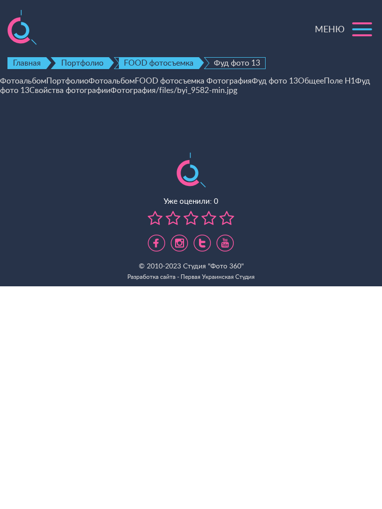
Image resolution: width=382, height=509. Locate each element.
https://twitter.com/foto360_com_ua (202, 239)
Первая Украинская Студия (218, 277)
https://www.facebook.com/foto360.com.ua (156, 239)
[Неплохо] (172, 219)
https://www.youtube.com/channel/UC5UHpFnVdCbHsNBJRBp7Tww (225, 239)
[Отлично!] (225, 219)
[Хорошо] (207, 219)
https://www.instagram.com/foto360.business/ (179, 239)
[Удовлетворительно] (189, 219)
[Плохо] (155, 219)
